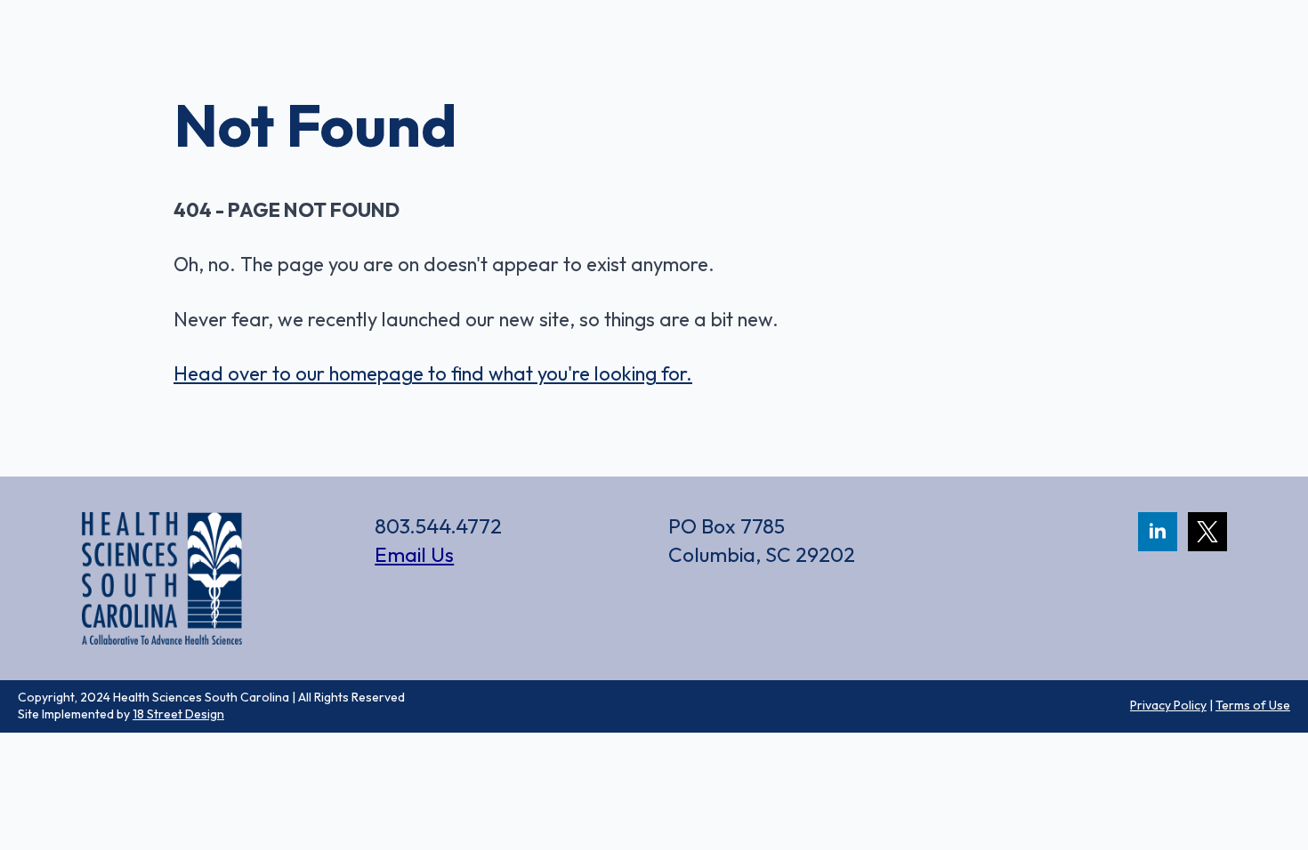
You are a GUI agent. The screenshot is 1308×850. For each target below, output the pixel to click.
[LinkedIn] (1157, 531)
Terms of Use (1252, 705)
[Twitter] (1207, 531)
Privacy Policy (1168, 705)
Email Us (414, 554)
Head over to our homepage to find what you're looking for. (433, 373)
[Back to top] (1263, 752)
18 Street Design (178, 714)
